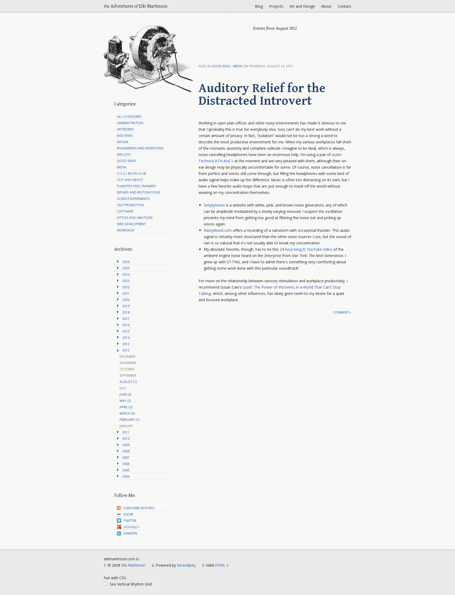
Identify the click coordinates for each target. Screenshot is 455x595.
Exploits (124, 154)
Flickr (128, 514)
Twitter (130, 520)
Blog (259, 6)
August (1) (128, 382)
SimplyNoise (214, 205)
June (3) (125, 394)
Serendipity (186, 565)
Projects (276, 6)
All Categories (129, 116)
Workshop (126, 230)
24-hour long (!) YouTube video (306, 249)
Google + (132, 527)
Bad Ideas (125, 135)
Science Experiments (133, 198)
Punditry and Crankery (136, 186)
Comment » (342, 312)
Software (125, 211)
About (326, 6)
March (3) (127, 413)
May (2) (125, 401)
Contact (344, 6)
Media (238, 66)
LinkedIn (130, 533)
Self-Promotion (130, 205)
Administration (130, 123)
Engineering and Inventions (140, 148)
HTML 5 (222, 565)
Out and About (130, 180)
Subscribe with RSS (139, 508)
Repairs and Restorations (138, 192)
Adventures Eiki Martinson (135, 6)
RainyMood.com (218, 230)
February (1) (130, 419)
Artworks (125, 129)
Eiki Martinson (133, 565)
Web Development (131, 224)
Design (122, 142)
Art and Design (302, 6)
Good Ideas (221, 66)
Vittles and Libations (135, 217)
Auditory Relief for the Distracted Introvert (262, 94)
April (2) (126, 407)
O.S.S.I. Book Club (131, 173)
